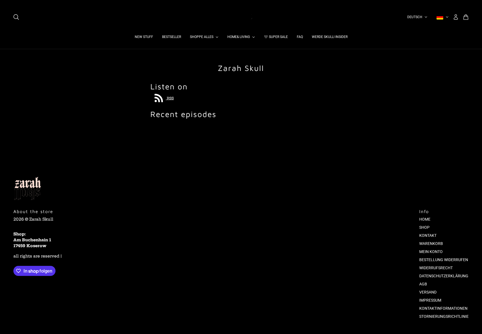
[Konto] (456, 17)
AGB (423, 284)
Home (424, 219)
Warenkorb (431, 243)
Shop (424, 227)
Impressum (430, 300)
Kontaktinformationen (443, 308)
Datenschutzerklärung (443, 276)
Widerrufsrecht (436, 268)
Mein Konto (431, 251)
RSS (170, 98)
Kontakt (428, 235)
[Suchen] (16, 17)
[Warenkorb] (466, 17)
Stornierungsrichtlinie (444, 316)
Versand (428, 292)
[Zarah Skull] (241, 17)
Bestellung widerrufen (443, 259)
